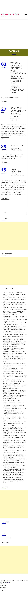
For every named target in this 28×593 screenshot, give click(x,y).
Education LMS (24, 580)
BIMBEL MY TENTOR (10, 14)
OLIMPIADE (20, 91)
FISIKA (22, 89)
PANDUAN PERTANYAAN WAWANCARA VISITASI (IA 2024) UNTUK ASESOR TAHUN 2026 (14, 294)
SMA (15, 116)
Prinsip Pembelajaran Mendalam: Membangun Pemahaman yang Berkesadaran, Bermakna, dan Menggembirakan (14, 396)
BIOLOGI (12, 89)
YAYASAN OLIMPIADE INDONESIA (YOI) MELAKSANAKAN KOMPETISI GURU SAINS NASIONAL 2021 (19, 73)
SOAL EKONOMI (15, 170)
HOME (1, 583)
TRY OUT (2, 589)
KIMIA (14, 91)
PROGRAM (3, 585)
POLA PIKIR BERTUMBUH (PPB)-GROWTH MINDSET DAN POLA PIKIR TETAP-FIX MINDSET (14, 423)
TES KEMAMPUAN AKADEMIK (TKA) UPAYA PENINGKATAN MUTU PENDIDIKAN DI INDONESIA (14, 437)
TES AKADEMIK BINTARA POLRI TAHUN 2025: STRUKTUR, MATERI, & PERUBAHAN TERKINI (14, 455)
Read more (5, 101)
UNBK (17, 118)
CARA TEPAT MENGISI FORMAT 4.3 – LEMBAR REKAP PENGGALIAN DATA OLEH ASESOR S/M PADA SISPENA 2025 (14, 358)
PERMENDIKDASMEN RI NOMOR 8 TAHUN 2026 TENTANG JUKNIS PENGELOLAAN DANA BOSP (15, 353)
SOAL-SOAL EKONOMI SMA (18, 109)
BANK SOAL (3, 587)
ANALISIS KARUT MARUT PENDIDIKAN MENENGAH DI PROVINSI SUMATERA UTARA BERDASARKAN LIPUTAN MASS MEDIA (15, 375)
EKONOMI (17, 89)
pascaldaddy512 (15, 86)
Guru (11, 91)
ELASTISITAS (16, 145)
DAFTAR (2, 590)
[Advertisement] (14, 34)
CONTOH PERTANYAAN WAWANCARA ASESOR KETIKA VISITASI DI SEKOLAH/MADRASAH (13, 369)
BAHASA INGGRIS (15, 87)
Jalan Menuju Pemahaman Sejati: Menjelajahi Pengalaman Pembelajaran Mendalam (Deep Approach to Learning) (14, 391)
